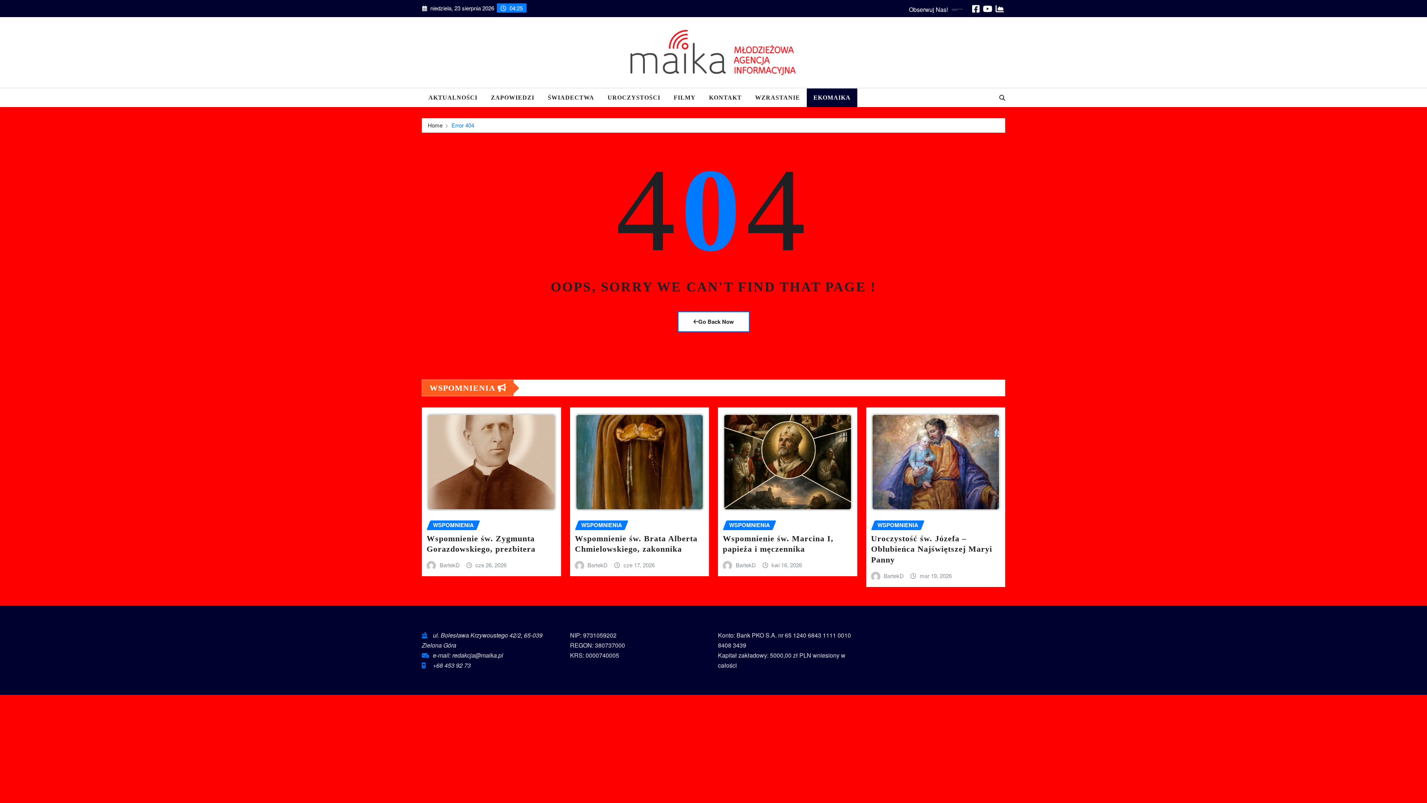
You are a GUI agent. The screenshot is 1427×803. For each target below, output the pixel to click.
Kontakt (725, 97)
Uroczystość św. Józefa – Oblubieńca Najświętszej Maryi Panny (931, 549)
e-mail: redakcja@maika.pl (468, 655)
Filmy (685, 97)
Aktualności (453, 97)
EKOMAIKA (832, 97)
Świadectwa (571, 97)
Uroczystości (634, 97)
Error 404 (463, 125)
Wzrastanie (777, 97)
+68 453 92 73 (452, 665)
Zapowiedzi (512, 97)
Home (435, 125)
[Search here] (1002, 97)
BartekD (450, 565)
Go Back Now (716, 321)
